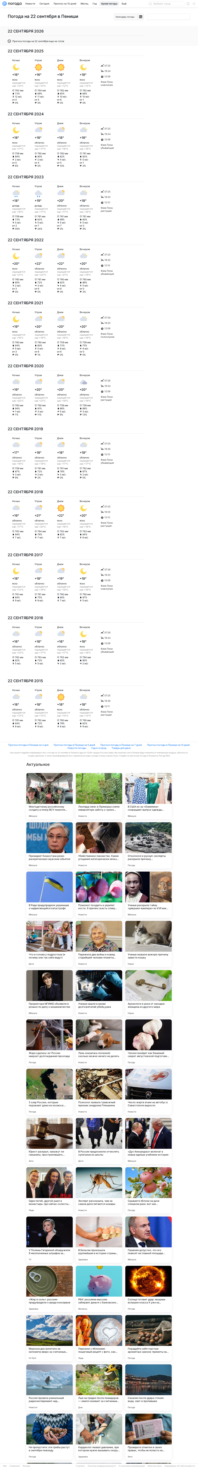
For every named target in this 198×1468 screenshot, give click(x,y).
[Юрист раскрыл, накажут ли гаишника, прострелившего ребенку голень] (49, 1141)
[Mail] (4, 3)
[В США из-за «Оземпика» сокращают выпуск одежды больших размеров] (148, 796)
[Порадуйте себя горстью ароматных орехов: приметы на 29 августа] (148, 1338)
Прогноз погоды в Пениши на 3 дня (28, 744)
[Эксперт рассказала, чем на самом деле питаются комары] (99, 1190)
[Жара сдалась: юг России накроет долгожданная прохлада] (49, 1042)
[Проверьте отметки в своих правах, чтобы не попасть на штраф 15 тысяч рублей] (148, 1437)
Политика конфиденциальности (102, 1466)
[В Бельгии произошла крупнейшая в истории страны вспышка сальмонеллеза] (99, 1240)
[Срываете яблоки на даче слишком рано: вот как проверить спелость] (148, 1190)
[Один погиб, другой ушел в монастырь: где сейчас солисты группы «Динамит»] (49, 1190)
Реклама (26, 1466)
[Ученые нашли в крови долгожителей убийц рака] (99, 993)
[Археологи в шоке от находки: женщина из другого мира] (148, 993)
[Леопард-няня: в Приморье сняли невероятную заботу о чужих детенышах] (99, 796)
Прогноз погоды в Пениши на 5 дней (74, 744)
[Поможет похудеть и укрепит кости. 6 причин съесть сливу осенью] (99, 895)
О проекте (80, 1466)
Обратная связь (155, 1466)
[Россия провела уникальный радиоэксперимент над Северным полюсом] (49, 1387)
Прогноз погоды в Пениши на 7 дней (121, 744)
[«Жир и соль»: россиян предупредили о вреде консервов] (49, 1289)
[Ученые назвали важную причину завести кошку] (148, 944)
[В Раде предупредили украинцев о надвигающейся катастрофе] (49, 895)
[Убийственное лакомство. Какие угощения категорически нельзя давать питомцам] (99, 845)
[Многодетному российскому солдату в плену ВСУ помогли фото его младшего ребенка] (49, 796)
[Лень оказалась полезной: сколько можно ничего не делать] (99, 1042)
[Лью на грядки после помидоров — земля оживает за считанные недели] (99, 1387)
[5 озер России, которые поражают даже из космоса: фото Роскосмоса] (49, 1092)
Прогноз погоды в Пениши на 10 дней (168, 744)
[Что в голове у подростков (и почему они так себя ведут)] (49, 944)
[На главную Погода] (14, 3)
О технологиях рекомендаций (132, 1466)
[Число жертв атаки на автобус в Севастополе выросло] (148, 1092)
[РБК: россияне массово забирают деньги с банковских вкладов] (99, 1289)
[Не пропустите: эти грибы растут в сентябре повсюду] (49, 1437)
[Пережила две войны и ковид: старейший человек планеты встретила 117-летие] (99, 944)
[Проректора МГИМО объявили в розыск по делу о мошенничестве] (49, 993)
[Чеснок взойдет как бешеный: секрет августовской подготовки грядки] (148, 1042)
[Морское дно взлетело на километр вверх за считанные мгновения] (49, 1338)
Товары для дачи (121, 748)
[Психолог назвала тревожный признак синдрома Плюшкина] (99, 1092)
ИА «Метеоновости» (186, 1466)
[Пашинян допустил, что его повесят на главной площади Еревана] (148, 1240)
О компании (14, 1466)
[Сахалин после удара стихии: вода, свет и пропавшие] (148, 1387)
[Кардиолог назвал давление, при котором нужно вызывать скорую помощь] (99, 1437)
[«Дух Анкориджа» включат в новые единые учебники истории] (148, 1141)
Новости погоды (76, 748)
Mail (5, 1466)
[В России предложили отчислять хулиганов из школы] (99, 1141)
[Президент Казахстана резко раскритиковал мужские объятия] (49, 845)
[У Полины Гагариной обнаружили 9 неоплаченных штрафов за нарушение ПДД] (49, 1240)
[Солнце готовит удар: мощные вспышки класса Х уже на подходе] (148, 1289)
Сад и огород (98, 748)
